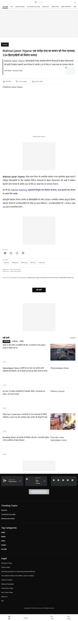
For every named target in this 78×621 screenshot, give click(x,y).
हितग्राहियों (33, 199)
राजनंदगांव (5, 45)
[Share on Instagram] (23, 253)
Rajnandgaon (23, 278)
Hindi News (6, 278)
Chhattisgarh (14, 278)
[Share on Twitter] (11, 253)
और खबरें (39, 290)
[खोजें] (75, 2)
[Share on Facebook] (5, 253)
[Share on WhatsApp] (17, 253)
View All (72, 338)
